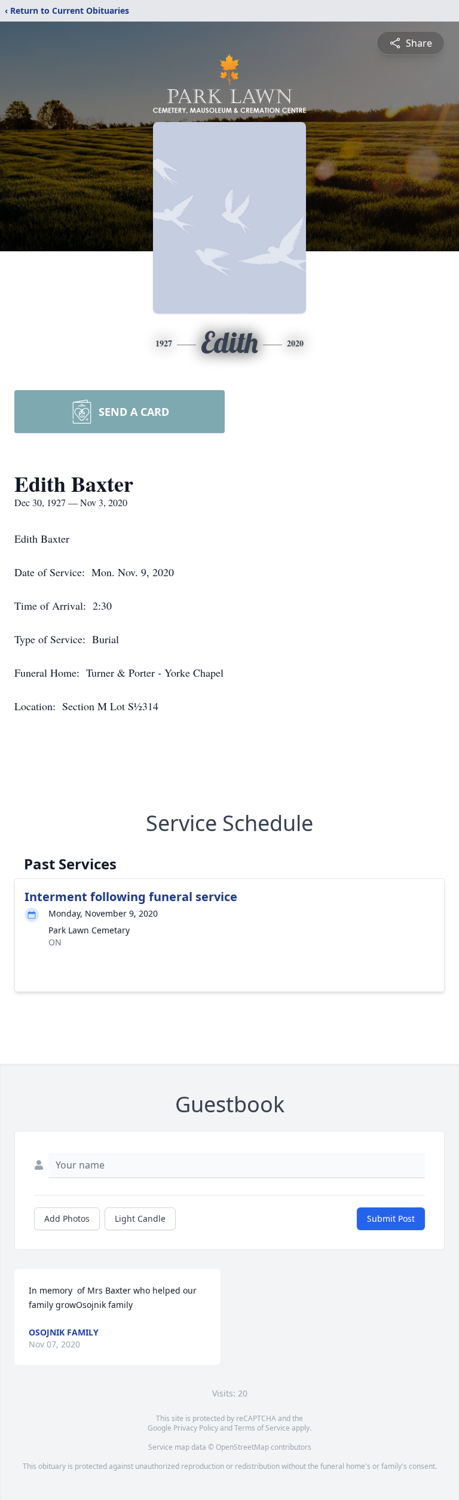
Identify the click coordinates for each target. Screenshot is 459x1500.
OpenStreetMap (242, 1447)
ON (55, 942)
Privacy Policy (195, 1428)
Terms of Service (262, 1428)
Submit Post (391, 1218)
